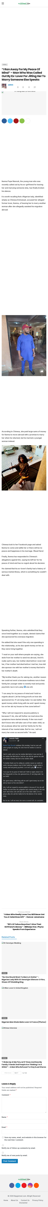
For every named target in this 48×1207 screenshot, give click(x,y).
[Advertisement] (24, 34)
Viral (5, 64)
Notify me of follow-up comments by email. (18, 1148)
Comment (6, 1095)
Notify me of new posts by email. (14, 1155)
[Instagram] (30, 1185)
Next (16, 1073)
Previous (7, 1073)
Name (5, 1117)
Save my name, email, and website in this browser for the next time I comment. (25, 1138)
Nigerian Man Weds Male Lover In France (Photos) (24, 1022)
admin (10, 85)
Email (4, 1127)
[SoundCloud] (36, 1185)
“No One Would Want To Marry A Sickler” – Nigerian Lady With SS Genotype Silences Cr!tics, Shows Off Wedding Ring (23, 979)
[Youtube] (24, 1185)
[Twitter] (17, 1185)
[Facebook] (11, 1185)
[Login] (44, 3)
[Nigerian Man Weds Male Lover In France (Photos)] (24, 1003)
